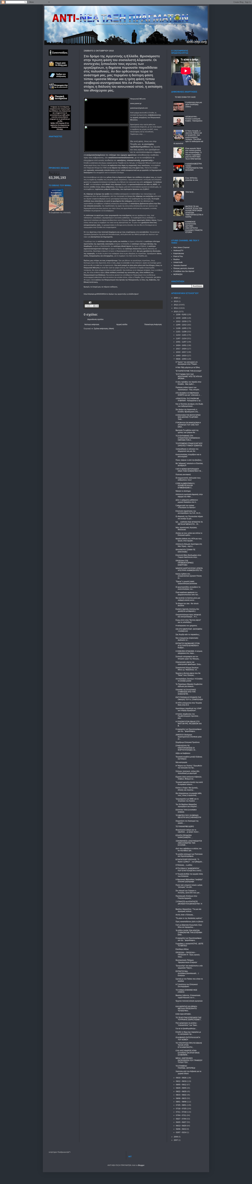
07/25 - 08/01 (181, 1105)
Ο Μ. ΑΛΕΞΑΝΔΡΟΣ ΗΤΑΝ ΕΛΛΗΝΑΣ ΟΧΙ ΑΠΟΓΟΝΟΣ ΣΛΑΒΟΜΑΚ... (188, 1053)
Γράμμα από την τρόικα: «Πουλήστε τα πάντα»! (185, 506)
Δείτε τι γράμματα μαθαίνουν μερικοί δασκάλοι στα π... (187, 501)
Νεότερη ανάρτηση (91, 324)
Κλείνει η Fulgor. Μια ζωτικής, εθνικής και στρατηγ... (187, 789)
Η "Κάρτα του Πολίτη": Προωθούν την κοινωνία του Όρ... (189, 767)
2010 (176, 312)
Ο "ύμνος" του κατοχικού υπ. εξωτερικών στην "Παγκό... (187, 363)
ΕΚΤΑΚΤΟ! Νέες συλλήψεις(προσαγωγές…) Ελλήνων (187, 973)
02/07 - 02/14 (181, 1132)
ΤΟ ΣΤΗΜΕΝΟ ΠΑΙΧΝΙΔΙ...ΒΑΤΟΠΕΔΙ (185, 1067)
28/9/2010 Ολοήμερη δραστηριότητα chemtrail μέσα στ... (189, 737)
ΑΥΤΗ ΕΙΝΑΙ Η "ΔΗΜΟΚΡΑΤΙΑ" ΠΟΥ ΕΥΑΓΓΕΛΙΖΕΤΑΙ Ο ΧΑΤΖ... (189, 869)
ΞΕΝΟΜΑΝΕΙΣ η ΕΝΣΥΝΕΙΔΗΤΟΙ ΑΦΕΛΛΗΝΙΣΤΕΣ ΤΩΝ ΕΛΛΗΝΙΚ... (189, 843)
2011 (176, 308)
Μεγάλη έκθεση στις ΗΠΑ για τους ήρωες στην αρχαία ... (189, 540)
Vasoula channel (180, 265)
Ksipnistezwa (178, 253)
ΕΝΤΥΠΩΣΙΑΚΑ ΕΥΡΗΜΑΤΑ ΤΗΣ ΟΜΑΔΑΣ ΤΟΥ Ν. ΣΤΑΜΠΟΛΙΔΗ (189, 698)
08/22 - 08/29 (181, 1091)
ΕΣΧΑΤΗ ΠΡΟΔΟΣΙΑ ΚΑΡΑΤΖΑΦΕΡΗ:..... (184, 836)
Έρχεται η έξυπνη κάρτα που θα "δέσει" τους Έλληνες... (188, 674)
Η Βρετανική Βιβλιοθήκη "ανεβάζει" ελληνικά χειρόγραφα (189, 881)
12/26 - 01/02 (181, 315)
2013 (176, 301)
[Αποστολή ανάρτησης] (89, 302)
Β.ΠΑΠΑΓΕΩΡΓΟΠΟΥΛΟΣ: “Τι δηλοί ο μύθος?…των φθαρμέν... (189, 860)
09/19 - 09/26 (181, 1078)
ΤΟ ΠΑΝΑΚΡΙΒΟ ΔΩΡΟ (185, 826)
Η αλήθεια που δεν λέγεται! (183, 271)
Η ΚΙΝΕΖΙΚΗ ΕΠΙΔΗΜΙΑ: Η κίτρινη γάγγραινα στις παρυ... (189, 652)
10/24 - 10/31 (181, 345)
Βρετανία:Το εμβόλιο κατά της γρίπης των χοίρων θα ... (187, 431)
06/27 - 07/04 (181, 1119)
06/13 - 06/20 (181, 1126)
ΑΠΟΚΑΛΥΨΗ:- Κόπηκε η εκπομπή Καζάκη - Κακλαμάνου (193, 119)
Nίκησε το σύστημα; (183, 491)
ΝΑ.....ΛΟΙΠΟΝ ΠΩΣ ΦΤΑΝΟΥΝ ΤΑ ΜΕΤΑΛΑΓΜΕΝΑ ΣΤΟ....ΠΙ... (189, 523)
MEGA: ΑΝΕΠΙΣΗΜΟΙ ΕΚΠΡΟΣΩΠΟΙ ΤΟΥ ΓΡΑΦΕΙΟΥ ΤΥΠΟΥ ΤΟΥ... (189, 1060)
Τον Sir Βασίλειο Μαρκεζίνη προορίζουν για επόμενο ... (187, 805)
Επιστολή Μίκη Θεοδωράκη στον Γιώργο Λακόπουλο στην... (188, 556)
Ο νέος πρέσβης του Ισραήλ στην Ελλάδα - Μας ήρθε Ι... (188, 383)
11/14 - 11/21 (181, 335)
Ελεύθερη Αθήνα (182, 949)
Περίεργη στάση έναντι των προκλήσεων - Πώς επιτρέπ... (188, 388)
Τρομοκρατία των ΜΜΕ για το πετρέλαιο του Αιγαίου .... (187, 800)
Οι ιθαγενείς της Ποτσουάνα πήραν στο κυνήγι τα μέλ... (189, 517)
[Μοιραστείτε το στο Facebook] (94, 305)
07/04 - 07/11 (181, 1115)
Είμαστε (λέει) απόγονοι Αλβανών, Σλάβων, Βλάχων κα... (189, 778)
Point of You (178, 256)
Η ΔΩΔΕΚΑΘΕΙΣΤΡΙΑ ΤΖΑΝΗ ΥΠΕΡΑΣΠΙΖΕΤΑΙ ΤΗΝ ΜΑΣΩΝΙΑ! (194, 167)
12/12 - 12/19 (181, 321)
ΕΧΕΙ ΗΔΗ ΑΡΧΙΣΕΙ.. (183, 1014)
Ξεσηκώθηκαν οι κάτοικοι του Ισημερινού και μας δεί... (187, 450)
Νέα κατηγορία (181, 762)
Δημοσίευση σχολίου (95, 319)
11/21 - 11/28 (181, 332)
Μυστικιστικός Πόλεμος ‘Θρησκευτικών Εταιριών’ (186, 961)
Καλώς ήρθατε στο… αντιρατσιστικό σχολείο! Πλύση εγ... (189, 576)
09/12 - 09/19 (181, 1081)
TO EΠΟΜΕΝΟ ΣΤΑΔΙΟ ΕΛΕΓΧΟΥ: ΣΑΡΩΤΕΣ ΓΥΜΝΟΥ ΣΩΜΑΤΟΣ (189, 444)
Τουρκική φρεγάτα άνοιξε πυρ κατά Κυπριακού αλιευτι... (189, 783)
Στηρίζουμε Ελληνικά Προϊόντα (188, 742)
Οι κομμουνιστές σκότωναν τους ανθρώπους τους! (188, 479)
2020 (176, 298)
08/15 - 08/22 (181, 1095)
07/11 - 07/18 (181, 1112)
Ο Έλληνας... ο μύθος (184, 865)
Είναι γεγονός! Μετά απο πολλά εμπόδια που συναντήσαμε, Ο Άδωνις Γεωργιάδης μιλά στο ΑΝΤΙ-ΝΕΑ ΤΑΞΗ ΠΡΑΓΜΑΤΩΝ (193, 153)
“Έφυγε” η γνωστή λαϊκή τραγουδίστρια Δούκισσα (186, 582)
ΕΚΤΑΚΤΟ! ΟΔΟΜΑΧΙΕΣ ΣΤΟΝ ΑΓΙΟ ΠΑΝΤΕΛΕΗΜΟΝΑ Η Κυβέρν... (188, 645)
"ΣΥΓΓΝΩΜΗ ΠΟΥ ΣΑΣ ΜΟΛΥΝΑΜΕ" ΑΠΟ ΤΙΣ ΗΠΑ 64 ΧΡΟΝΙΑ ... (189, 376)
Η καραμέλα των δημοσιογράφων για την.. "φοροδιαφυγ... (189, 730)
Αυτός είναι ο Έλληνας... (185, 915)
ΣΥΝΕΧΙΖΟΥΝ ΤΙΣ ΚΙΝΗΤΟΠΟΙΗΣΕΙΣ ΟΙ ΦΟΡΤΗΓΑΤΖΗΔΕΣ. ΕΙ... (186, 748)
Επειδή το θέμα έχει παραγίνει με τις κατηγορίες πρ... (188, 1033)
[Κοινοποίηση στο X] (91, 305)
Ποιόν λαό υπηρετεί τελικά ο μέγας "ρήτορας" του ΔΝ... (189, 886)
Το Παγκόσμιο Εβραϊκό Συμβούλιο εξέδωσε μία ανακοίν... (189, 685)
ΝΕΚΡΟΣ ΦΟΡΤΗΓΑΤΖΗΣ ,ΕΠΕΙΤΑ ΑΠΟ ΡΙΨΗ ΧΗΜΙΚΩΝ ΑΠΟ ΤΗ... (189, 569)
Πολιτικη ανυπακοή (183, 475)
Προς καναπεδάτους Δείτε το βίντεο (189, 922)
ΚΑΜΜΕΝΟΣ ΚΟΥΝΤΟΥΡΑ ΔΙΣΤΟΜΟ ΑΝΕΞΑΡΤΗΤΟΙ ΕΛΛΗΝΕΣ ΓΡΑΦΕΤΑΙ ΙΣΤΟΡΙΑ (193, 227)
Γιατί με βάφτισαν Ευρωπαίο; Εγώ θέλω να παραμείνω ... (189, 926)
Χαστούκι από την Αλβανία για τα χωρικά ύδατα (188, 1072)
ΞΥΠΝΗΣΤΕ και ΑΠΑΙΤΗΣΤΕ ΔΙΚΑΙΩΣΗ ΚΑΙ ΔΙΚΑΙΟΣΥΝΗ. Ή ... (189, 904)
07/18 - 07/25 (181, 1109)
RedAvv (176, 259)
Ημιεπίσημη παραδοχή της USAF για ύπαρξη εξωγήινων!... (189, 709)
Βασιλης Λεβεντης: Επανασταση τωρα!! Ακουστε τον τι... (188, 996)
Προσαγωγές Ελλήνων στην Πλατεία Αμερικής (186, 897)
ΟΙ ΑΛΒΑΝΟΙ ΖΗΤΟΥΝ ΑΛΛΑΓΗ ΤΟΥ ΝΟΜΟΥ (188, 1038)
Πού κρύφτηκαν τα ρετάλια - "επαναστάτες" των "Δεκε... (187, 1024)
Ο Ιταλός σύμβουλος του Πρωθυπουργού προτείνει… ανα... (188, 716)
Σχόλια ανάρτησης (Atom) (104, 329)
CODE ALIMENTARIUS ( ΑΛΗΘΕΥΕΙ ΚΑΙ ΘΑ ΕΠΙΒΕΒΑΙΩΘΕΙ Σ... (185, 485)
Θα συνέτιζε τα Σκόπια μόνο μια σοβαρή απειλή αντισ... (188, 599)
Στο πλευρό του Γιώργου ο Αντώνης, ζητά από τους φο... (188, 892)
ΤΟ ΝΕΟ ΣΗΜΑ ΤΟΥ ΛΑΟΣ (185, 97)
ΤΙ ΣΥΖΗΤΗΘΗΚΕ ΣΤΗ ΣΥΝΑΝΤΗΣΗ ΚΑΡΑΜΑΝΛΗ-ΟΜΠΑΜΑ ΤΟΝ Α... (188, 438)
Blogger (141, 1165)
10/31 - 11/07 (181, 342)
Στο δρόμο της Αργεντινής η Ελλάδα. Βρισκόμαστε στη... (187, 410)
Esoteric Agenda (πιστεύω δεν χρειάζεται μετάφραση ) (187, 610)
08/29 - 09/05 (181, 1088)
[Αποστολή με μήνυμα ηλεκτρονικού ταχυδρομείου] (86, 305)
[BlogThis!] (89, 305)
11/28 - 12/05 (181, 328)
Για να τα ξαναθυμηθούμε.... (186, 1029)
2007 (176, 1140)
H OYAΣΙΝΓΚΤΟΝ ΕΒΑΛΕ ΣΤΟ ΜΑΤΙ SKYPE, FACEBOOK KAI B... (189, 724)
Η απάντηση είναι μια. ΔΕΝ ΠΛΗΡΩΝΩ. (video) (193, 104)
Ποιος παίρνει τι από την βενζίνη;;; (189, 460)
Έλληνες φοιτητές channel (183, 268)
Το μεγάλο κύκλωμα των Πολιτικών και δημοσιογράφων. (189, 855)
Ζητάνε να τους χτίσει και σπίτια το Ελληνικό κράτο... (189, 534)
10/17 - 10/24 (181, 349)
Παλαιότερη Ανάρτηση (153, 324)
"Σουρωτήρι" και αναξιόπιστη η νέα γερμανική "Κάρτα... (189, 967)
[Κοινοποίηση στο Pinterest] (97, 305)
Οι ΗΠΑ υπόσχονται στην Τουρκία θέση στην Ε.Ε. (189, 704)
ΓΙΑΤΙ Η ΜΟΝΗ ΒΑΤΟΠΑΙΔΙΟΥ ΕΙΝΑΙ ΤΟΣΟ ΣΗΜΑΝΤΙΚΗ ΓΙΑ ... (189, 470)
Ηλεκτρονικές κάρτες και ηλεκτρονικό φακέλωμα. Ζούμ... (189, 663)
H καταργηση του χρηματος (186, 626)
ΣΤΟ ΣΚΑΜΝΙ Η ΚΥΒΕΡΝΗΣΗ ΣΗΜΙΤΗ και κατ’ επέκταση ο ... (189, 394)
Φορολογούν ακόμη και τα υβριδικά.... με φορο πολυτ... (188, 831)
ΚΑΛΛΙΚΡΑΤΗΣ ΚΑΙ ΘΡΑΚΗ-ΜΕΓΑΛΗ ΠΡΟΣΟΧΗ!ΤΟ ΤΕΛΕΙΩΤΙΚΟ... (186, 1008)
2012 (176, 305)
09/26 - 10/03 (181, 359)
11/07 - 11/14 (181, 338)
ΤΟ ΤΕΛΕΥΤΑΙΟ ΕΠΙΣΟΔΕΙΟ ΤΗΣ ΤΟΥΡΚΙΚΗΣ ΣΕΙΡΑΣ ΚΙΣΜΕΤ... (189, 1019)
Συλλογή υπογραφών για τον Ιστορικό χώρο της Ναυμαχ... (188, 658)
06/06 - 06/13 (181, 1129)
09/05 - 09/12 (181, 1085)
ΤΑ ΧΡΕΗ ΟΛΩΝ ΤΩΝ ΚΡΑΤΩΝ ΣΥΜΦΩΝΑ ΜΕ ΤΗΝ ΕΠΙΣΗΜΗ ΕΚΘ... (189, 932)
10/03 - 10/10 (181, 356)
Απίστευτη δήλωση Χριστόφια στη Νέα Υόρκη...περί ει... (189, 545)
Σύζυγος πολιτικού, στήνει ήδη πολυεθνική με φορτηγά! (187, 772)
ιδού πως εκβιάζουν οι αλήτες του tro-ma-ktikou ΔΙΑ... (189, 850)
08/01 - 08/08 (181, 1102)
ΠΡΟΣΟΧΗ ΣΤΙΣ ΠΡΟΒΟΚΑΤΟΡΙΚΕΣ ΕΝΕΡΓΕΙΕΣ (185, 563)
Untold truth (178, 262)
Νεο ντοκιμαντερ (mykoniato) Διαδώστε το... (187, 639)
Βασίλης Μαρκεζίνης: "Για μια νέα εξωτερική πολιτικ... (188, 910)
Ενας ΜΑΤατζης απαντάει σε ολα (191, 179)
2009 (176, 1137)
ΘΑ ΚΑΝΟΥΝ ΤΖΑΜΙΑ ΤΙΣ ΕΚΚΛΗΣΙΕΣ (185, 551)
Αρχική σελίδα (121, 324)
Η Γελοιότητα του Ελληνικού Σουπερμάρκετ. (187, 985)
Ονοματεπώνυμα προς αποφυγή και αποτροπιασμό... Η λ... (188, 616)
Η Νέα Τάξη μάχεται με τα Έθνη (188, 367)
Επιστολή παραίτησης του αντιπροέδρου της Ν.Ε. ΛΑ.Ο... (188, 512)
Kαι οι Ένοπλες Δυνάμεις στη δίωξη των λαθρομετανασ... (189, 405)
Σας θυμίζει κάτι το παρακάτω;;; (188, 634)
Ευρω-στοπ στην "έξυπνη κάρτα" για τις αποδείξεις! (188, 621)
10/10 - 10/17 (181, 352)
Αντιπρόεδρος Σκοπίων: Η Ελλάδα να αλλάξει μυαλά (189, 680)
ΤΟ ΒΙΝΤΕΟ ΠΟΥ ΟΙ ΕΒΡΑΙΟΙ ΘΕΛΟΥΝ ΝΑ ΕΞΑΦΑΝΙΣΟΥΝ (188, 816)
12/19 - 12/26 (181, 318)
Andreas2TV (178, 251)
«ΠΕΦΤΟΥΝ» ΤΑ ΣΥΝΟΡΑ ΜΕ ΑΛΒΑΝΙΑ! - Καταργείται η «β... (189, 400)
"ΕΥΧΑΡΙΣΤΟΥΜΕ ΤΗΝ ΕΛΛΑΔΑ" (189, 371)
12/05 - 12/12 (181, 325)
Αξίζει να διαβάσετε (183, 753)
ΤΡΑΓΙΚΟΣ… (190, 192)
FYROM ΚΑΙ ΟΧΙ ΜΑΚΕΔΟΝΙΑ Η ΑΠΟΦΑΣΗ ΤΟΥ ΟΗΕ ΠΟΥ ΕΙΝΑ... (188, 425)
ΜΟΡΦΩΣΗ (177, 274)
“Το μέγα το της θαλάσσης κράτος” (189, 918)
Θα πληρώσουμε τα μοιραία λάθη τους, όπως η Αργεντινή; (189, 794)
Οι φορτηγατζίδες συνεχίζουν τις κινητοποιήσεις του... (188, 588)
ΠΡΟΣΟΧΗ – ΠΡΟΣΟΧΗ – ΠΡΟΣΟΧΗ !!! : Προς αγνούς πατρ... (188, 955)
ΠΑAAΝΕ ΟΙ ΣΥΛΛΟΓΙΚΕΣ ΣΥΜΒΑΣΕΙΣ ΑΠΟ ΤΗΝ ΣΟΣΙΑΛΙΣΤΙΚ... (186, 692)
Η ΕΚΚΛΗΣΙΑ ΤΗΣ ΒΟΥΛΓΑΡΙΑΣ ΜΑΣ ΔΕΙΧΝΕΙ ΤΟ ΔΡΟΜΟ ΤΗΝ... (188, 417)
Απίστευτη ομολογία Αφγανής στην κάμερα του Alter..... (189, 495)
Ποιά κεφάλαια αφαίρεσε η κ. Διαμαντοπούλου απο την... (187, 593)
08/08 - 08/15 (181, 1098)
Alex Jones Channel (181, 247)
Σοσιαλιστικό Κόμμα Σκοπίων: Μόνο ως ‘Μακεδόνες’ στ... (187, 669)
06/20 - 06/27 (181, 1122)
